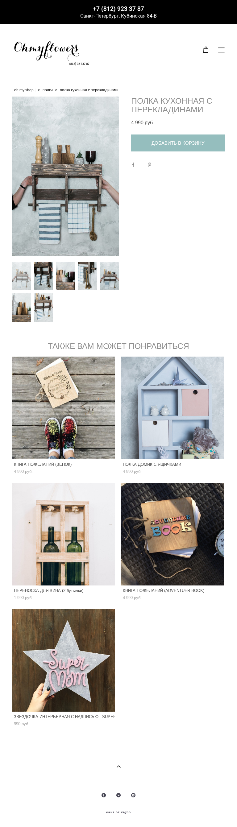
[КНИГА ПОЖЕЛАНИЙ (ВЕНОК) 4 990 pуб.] (63, 408)
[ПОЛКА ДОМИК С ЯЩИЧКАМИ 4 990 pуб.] (172, 408)
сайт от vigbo (118, 812)
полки (48, 90)
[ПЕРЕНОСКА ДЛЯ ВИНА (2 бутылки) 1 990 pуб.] (63, 534)
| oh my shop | (23, 90)
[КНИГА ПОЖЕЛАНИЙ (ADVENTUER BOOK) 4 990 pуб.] (172, 534)
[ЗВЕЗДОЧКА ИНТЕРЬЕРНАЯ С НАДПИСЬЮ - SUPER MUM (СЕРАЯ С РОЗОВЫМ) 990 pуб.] (63, 660)
